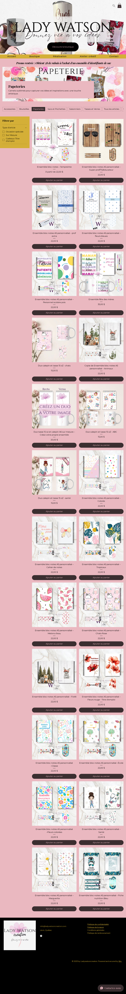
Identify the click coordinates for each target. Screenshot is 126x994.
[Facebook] (41, 936)
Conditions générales (95, 930)
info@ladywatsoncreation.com (53, 926)
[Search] (113, 5)
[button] (119, 5)
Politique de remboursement (98, 933)
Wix (119, 961)
